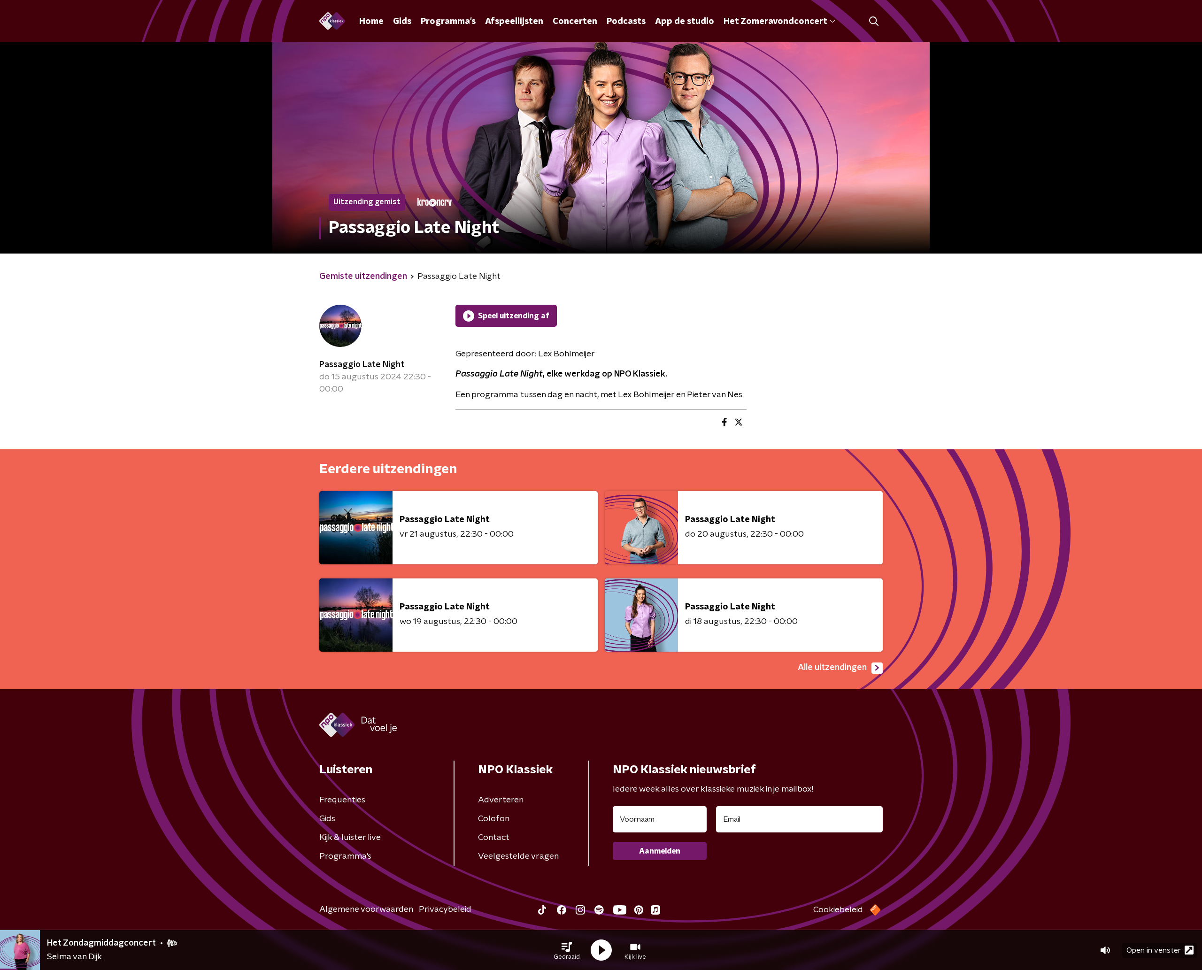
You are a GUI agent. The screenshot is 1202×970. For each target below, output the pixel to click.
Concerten (575, 21)
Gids (402, 21)
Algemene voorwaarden (366, 909)
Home (371, 21)
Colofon (493, 819)
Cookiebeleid (838, 910)
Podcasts (626, 21)
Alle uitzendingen (832, 667)
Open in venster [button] (1153, 950)
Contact (493, 837)
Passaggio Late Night (361, 365)
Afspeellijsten (514, 21)
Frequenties (342, 800)
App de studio (684, 21)
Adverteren (501, 800)
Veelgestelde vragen (518, 856)
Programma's (448, 21)
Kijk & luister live (350, 837)
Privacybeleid (445, 909)
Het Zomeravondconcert (775, 21)
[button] (567, 950)
